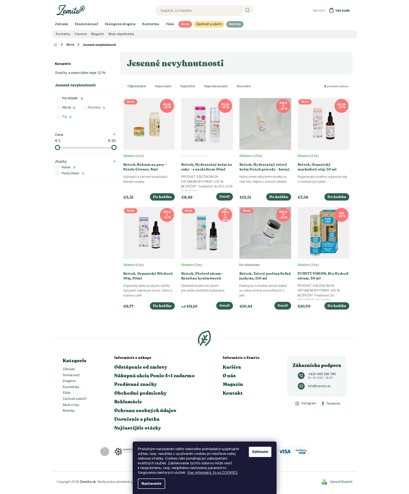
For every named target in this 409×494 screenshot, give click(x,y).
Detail (225, 197)
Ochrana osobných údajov (145, 410)
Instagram (308, 403)
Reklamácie (128, 402)
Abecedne (244, 86)
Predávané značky (135, 384)
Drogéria (69, 381)
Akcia (68, 107)
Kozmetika (71, 387)
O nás (229, 376)
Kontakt (233, 393)
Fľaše (66, 393)
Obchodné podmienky (140, 393)
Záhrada (69, 369)
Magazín (97, 34)
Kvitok (68, 167)
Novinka (96, 107)
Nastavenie (151, 484)
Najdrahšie (187, 86)
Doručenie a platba (137, 419)
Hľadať (248, 9)
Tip (66, 117)
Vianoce (81, 34)
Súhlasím (260, 452)
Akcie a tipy (71, 405)
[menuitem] (61, 24)
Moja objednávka (121, 34)
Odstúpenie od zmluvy (140, 367)
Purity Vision (73, 173)
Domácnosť (71, 375)
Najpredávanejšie (216, 86)
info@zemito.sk (319, 386)
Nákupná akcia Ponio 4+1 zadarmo (154, 376)
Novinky (69, 411)
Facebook (333, 403)
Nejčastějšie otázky (137, 428)
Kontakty (63, 34)
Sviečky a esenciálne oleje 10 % (80, 73)
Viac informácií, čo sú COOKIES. (212, 473)
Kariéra (232, 367)
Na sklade (72, 98)
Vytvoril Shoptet (341, 481)
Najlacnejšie (163, 86)
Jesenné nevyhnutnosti (75, 85)
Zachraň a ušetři (74, 399)
